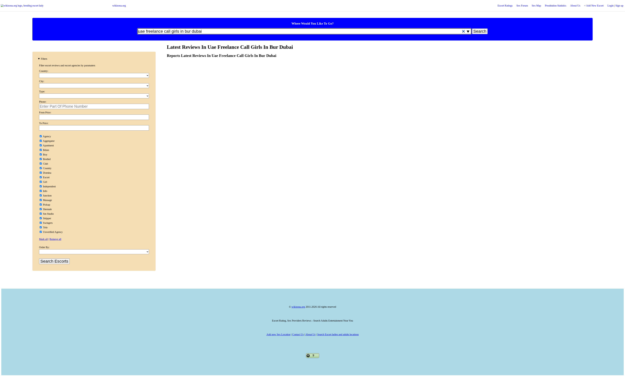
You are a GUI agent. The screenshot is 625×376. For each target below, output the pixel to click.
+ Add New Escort (594, 5)
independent (49, 186)
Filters (44, 58)
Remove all (55, 239)
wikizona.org (119, 5)
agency (46, 136)
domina (46, 172)
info (44, 191)
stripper (46, 218)
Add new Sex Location (278, 334)
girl (44, 182)
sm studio (48, 213)
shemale (47, 209)
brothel (46, 159)
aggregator (48, 141)
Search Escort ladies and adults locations (338, 334)
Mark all (43, 239)
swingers (47, 223)
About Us (575, 5)
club (45, 163)
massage (47, 200)
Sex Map (536, 5)
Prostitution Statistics (555, 5)
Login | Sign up (615, 5)
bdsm (45, 150)
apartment (48, 145)
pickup (46, 204)
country (46, 168)
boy (44, 154)
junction (47, 195)
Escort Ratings (505, 5)
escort (45, 177)
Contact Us (298, 334)
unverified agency (52, 232)
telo (45, 227)
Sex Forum (522, 5)
